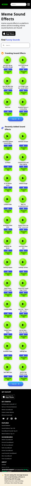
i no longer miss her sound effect (23, 87)
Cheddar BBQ (8, 309)
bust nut (7, 107)
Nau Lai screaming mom (23, 205)
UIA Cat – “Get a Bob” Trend (23, 310)
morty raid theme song (23, 373)
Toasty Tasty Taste (7, 331)
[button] (8, 90)
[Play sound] (7, 60)
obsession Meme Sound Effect (8, 142)
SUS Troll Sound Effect (23, 66)
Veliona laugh (23, 183)
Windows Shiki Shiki (7, 226)
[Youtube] (3, 418)
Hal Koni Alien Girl (23, 247)
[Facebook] (15, 418)
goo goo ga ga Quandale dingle (8, 66)
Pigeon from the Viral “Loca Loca (23, 226)
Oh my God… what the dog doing (23, 332)
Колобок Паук (7, 351)
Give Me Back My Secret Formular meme (8, 88)
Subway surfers (23, 267)
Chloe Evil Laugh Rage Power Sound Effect (23, 290)
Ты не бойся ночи (8, 184)
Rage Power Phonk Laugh (8, 289)
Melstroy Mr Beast (7, 247)
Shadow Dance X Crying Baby (23, 108)
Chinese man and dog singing (23, 163)
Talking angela (7, 267)
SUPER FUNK (8, 204)
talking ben (23, 351)
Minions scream (23, 141)
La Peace (7, 162)
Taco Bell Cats (8, 372)
